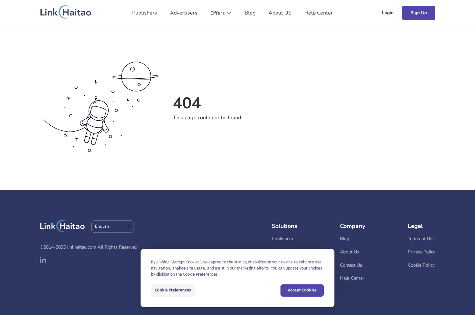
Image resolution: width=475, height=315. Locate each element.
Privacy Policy (421, 252)
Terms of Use (421, 239)
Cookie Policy (421, 265)
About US (280, 12)
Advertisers (183, 12)
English (102, 226)
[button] (221, 13)
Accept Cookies (302, 290)
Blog (250, 12)
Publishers (144, 12)
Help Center (318, 12)
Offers (217, 13)
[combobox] (112, 226)
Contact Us (351, 265)
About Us (349, 252)
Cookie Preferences (173, 290)
